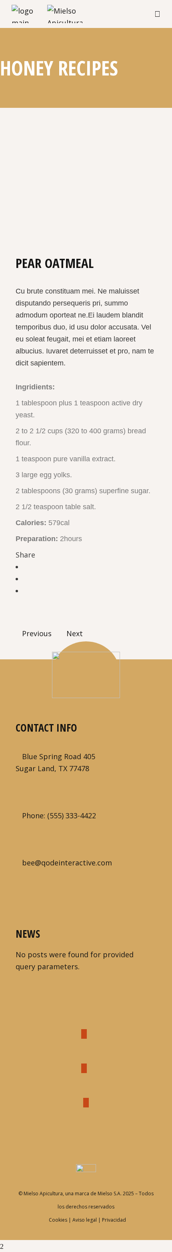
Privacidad (114, 1219)
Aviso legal (84, 1219)
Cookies (58, 1219)
